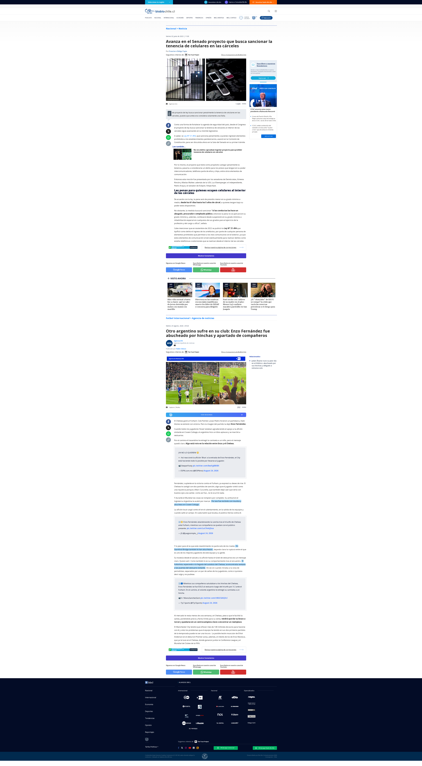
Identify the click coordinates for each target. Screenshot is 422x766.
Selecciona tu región (156, 2)
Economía (180, 18)
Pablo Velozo (181, 349)
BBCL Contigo (231, 18)
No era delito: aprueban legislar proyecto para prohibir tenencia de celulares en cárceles (218, 151)
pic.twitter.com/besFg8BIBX (206, 465)
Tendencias (199, 18)
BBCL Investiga (219, 18)
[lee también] (183, 154)
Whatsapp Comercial (227, 748)
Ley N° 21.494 (190, 136)
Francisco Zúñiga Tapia (178, 51)
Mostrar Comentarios (206, 256)
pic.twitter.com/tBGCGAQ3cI (214, 598)
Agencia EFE (178, 341)
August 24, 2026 (211, 470)
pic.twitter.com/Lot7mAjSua (200, 528)
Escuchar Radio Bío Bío (264, 2)
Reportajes (149, 732)
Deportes (189, 18)
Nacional (157, 18)
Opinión (208, 18)
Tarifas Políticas (151, 747)
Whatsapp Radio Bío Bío (266, 748)
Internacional (169, 18)
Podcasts (148, 18)
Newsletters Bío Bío (214, 2)
